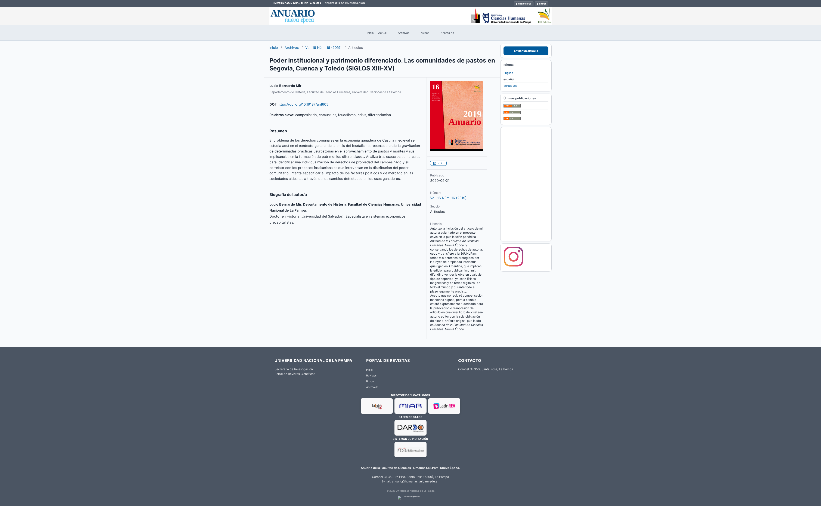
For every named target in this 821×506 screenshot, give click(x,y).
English (508, 73)
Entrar (542, 3)
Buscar (370, 381)
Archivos (403, 32)
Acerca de (447, 32)
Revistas (371, 375)
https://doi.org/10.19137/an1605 (303, 104)
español (509, 79)
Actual (382, 32)
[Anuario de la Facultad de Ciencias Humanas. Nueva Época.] (410, 16)
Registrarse (525, 3)
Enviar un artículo (526, 50)
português (510, 85)
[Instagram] (514, 266)
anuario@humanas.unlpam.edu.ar (415, 481)
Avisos (425, 32)
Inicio (370, 32)
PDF (440, 163)
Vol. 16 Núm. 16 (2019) (323, 47)
